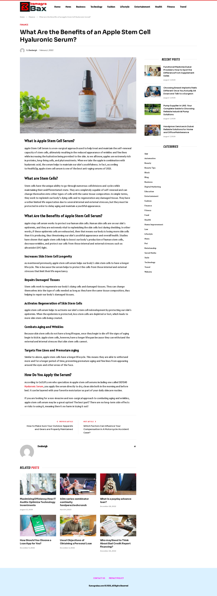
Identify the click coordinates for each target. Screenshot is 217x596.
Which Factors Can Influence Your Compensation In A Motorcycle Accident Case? (106, 429)
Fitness (171, 6)
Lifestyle (124, 6)
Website (148, 271)
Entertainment (142, 6)
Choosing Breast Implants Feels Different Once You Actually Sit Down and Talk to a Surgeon (180, 90)
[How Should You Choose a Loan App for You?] (38, 525)
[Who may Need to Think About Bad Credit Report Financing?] (118, 525)
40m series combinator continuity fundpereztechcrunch (74, 502)
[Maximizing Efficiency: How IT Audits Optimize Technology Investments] (38, 484)
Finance (24, 24)
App (146, 153)
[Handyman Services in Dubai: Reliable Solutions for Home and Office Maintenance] (153, 130)
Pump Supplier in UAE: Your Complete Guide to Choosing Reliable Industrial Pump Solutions (178, 110)
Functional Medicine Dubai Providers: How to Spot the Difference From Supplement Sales (178, 71)
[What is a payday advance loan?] (118, 484)
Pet (146, 243)
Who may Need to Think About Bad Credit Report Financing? (115, 543)
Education (149, 191)
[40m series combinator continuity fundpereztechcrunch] (78, 484)
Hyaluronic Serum (34, 386)
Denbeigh (33, 50)
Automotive (150, 158)
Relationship (150, 248)
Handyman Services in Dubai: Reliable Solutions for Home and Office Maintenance (178, 129)
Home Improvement (154, 224)
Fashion (111, 6)
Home (57, 6)
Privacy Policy (116, 578)
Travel (183, 6)
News (68, 6)
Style (147, 257)
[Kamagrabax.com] (33, 6)
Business (80, 6)
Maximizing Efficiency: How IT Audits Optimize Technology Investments (38, 502)
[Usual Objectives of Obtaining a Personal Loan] (78, 525)
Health (158, 6)
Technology (96, 6)
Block (147, 172)
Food (147, 215)
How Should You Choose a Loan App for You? (35, 542)
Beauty (148, 163)
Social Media (150, 253)
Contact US (99, 578)
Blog (147, 177)
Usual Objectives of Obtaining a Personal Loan (76, 542)
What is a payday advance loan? (115, 500)
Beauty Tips (150, 167)
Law (146, 229)
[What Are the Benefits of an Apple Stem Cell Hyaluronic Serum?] (78, 95)
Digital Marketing (153, 186)
